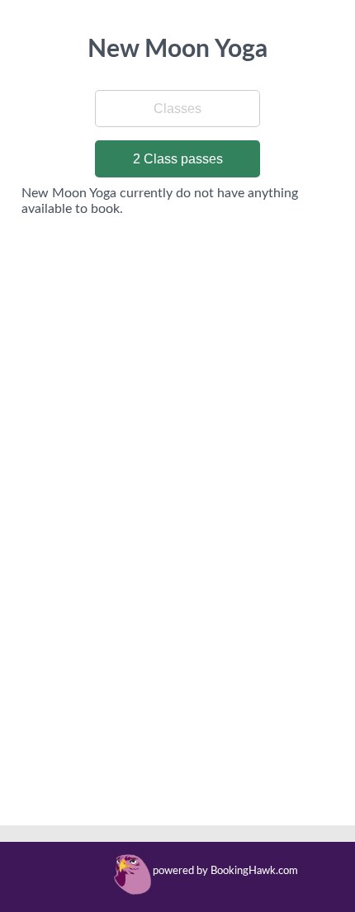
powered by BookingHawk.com (225, 871)
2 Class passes (178, 159)
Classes (177, 109)
